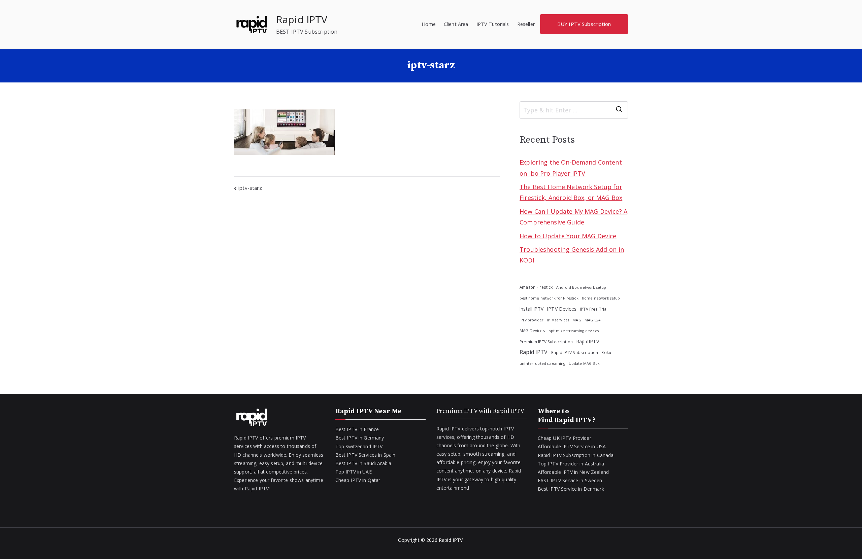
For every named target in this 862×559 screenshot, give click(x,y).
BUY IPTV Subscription (584, 24)
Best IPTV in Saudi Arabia (363, 463)
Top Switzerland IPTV (359, 446)
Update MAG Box (584, 363)
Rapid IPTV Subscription (574, 352)
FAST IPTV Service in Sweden (570, 480)
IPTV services (558, 320)
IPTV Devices (561, 309)
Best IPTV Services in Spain (365, 455)
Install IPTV (531, 309)
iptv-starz (250, 187)
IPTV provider (531, 320)
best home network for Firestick (549, 298)
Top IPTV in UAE (353, 471)
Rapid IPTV (302, 19)
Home (429, 24)
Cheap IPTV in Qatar (357, 480)
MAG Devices (532, 330)
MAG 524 (592, 320)
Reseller (526, 24)
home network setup (601, 298)
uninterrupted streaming (542, 363)
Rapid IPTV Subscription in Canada (576, 455)
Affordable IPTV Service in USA (572, 446)
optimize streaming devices (574, 330)
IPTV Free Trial (593, 309)
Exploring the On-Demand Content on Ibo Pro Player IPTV (571, 167)
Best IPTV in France (357, 429)
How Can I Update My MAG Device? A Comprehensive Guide (573, 216)
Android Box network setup (581, 287)
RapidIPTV (587, 341)
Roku (606, 352)
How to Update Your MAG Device (568, 236)
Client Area (456, 24)
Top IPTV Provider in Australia (571, 463)
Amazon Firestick (536, 287)
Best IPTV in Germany (359, 437)
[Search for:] (574, 110)
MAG (576, 320)
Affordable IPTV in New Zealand (573, 472)
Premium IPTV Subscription (546, 341)
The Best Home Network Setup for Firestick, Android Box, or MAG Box (571, 192)
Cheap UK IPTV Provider (564, 438)
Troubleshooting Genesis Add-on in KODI (572, 254)
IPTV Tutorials (492, 24)
